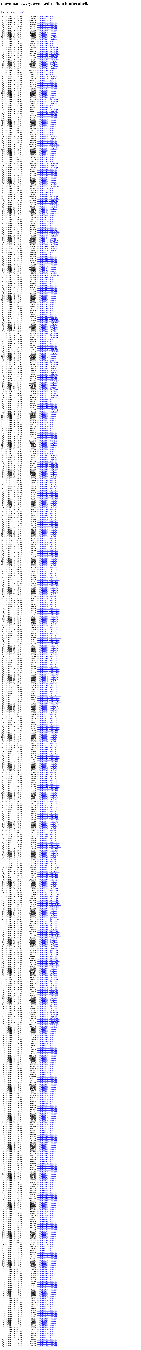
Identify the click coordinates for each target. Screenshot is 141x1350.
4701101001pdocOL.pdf (48, 932)
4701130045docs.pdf (47, 1114)
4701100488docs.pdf (47, 283)
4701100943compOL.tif (48, 669)
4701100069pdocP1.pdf (48, 52)
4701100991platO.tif (47, 884)
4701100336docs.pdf (47, 143)
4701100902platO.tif (47, 484)
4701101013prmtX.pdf (47, 1010)
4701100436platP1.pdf (48, 234)
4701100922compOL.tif (48, 567)
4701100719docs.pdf (47, 414)
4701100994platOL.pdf (48, 898)
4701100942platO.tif (47, 667)
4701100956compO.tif (47, 731)
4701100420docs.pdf (47, 215)
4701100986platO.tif (47, 863)
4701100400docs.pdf (47, 192)
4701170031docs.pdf (47, 1323)
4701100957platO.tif (47, 737)
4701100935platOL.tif (48, 629)
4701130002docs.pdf (47, 1031)
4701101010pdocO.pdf (47, 988)
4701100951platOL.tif (48, 712)
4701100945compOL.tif (48, 677)
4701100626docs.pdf (47, 341)
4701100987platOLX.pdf (49, 867)
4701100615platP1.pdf (48, 337)
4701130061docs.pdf (47, 1147)
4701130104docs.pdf (47, 1232)
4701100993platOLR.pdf (49, 894)
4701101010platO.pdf (47, 990)
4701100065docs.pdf (47, 45)
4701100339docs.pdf (47, 151)
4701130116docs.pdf (47, 1257)
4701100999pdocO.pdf (47, 921)
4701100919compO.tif (47, 555)
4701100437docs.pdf (47, 238)
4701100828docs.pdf (47, 422)
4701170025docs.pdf (47, 1313)
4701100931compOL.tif (48, 609)
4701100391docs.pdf (47, 178)
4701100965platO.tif (47, 768)
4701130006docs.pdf (47, 1037)
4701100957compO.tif (47, 735)
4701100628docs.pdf (47, 344)
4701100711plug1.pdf (47, 412)
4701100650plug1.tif (47, 372)
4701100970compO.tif (47, 789)
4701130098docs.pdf (47, 1219)
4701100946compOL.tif (48, 683)
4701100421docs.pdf (47, 217)
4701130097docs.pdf (47, 1217)
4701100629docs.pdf (47, 346)
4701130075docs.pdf (47, 1172)
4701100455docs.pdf (47, 252)
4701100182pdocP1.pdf (48, 64)
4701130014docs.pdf (47, 1052)
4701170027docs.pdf (47, 1317)
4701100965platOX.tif (48, 770)
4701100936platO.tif (47, 635)
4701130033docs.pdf (47, 1089)
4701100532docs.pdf (47, 294)
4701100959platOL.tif (48, 745)
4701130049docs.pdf (47, 1122)
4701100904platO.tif (47, 495)
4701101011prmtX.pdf (47, 998)
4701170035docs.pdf (47, 1331)
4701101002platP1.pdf (48, 946)
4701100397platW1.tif (48, 184)
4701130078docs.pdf (47, 1178)
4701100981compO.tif (47, 838)
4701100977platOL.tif (48, 822)
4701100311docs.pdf (47, 116)
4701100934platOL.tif (48, 623)
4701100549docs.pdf (47, 312)
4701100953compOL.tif (48, 718)
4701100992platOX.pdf (48, 888)
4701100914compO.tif (47, 534)
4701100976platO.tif (47, 818)
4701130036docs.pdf (47, 1095)
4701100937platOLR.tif (49, 646)
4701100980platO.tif (47, 836)
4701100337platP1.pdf (48, 147)
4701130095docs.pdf (47, 1213)
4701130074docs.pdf (47, 1170)
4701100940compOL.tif (48, 656)
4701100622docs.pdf (47, 339)
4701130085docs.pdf (47, 1193)
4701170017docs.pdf (47, 1298)
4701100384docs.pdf (47, 174)
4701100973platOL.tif (48, 803)
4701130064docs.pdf (47, 1153)
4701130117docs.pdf (47, 1259)
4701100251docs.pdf (47, 89)
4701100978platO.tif (47, 828)
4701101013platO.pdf (47, 1008)
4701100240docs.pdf (47, 87)
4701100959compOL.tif (48, 743)
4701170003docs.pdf (47, 1271)
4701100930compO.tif (47, 604)
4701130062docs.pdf (47, 1149)
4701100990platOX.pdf (48, 880)
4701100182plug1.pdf (47, 68)
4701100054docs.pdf (47, 35)
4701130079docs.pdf (47, 1180)
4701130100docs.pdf (47, 1224)
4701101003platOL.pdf (48, 954)
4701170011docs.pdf (47, 1286)
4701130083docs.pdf (47, 1188)
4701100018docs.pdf (47, 23)
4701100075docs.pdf (47, 58)
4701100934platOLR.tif (49, 625)
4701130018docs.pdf (47, 1060)
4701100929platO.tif (47, 602)
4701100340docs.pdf (47, 153)
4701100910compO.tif (47, 517)
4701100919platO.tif (47, 557)
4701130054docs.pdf (47, 1132)
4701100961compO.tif (47, 751)
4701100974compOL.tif (48, 807)
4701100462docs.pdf (47, 254)
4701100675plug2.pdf (47, 397)
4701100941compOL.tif (48, 660)
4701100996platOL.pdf (48, 903)
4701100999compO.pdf (47, 917)
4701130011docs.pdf (47, 1045)
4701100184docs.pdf (47, 70)
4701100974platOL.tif (48, 809)
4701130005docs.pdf (47, 1035)
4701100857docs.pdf (47, 451)
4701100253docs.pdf (47, 91)
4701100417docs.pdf (47, 211)
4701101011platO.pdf (47, 996)
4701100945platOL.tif (48, 679)
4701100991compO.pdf (47, 882)
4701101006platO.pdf (47, 973)
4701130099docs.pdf (47, 1222)
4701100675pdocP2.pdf (48, 389)
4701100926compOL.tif (48, 586)
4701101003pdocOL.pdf (48, 952)
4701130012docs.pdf (47, 1048)
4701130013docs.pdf (47, 1050)
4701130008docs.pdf (47, 1041)
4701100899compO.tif (47, 478)
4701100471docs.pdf (47, 265)
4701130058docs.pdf (47, 1141)
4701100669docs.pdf (47, 387)
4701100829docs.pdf (47, 424)
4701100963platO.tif (47, 762)
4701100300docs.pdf (47, 107)
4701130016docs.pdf (47, 1056)
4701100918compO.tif (47, 551)
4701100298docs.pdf (47, 105)
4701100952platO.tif (47, 716)
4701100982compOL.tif (48, 843)
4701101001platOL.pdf (48, 934)
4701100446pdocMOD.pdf (49, 240)
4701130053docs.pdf (47, 1130)
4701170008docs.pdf (47, 1282)
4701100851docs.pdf (47, 437)
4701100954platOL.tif (48, 725)
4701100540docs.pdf (47, 302)
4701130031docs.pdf (47, 1085)
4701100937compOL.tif (48, 642)
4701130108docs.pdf (47, 1240)
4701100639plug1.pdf (47, 350)
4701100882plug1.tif (47, 457)
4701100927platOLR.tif (49, 594)
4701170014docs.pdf (47, 1292)
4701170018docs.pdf (47, 1300)
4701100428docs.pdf (47, 221)
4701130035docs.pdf (47, 1093)
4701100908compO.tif (47, 509)
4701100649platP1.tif (48, 366)
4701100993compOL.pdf (48, 890)
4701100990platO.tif (47, 878)
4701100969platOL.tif (48, 787)
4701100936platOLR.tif (49, 638)
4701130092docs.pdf (47, 1207)
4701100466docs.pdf (47, 259)
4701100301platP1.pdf (48, 110)
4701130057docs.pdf (47, 1139)
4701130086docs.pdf (47, 1195)
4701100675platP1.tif (48, 391)
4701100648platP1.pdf (48, 364)
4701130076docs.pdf (47, 1174)
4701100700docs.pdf (47, 406)
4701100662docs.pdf (47, 377)
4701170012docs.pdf (47, 1288)
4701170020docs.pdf (47, 1304)
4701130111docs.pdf (47, 1246)
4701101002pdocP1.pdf (48, 942)
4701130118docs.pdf (47, 1261)
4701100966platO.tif (47, 774)
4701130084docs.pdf (47, 1190)
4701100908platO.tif (47, 511)
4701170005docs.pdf (47, 1275)
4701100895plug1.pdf (47, 474)
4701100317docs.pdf (47, 124)
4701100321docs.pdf (47, 128)
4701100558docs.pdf (47, 315)
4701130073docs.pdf (47, 1168)
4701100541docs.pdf (47, 304)
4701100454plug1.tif (47, 250)
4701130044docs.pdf (47, 1112)
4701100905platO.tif (47, 499)
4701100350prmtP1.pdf (48, 167)
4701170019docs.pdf (47, 1302)
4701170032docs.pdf (47, 1325)
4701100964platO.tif (47, 766)
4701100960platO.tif (47, 749)
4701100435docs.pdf (47, 228)
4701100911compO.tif (47, 522)
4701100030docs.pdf (47, 29)
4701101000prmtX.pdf (47, 930)
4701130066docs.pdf (47, 1157)
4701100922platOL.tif (48, 569)
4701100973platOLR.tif (49, 805)
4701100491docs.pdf (47, 286)
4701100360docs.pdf (47, 170)
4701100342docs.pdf (47, 157)
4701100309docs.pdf (47, 114)
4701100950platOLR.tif (49, 708)
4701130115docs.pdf (47, 1255)
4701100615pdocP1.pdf (48, 335)
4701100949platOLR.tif (49, 702)
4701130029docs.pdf (47, 1081)
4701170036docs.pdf (47, 1333)
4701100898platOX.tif (48, 476)
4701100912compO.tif (47, 526)
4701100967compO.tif (47, 776)
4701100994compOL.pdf (48, 896)
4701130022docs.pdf (47, 1068)
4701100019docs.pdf (47, 25)
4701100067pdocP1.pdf (48, 47)
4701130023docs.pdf (47, 1070)
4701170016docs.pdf (47, 1296)
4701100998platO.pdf (47, 915)
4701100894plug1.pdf (47, 472)
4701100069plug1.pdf (47, 56)
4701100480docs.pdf (47, 277)
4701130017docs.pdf (47, 1058)
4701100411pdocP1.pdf (48, 205)
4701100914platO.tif (47, 536)
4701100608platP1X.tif (49, 331)
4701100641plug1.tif (47, 354)
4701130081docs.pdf (47, 1184)
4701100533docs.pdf (47, 296)
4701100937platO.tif (47, 644)
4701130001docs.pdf (47, 1029)
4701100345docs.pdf (47, 161)
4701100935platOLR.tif (49, 631)
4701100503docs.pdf (47, 290)
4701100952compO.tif (47, 714)
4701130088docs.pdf (47, 1199)
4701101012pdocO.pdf (47, 1000)
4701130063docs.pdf (47, 1151)
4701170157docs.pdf (47, 1344)
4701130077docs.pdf (47, 1176)
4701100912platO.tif (47, 528)
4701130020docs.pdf (47, 1064)
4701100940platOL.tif (48, 658)
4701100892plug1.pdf (47, 470)
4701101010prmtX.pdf (47, 992)
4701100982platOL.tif (48, 845)
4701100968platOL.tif (48, 783)
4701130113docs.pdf (47, 1250)
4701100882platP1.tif (48, 455)
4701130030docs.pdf (47, 1083)
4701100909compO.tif (47, 513)
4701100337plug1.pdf (47, 149)
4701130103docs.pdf (47, 1230)
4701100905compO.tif (47, 497)
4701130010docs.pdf (47, 1043)
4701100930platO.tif (47, 606)
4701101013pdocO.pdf (47, 1006)
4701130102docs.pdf (47, 1228)
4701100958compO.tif (47, 739)
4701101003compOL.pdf (48, 950)
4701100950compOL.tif (48, 704)
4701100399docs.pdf (47, 190)
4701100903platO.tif (47, 491)
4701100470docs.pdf (47, 263)
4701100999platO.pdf (47, 923)
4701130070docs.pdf (47, 1164)
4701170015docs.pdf (47, 1294)
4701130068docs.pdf (47, 1161)
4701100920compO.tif (47, 559)
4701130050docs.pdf (47, 1124)
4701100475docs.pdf (47, 271)
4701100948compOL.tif (48, 691)
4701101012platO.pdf (47, 1002)
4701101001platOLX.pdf (49, 936)
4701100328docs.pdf (47, 134)
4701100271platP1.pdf (48, 101)
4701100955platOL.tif (48, 729)
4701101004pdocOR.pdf (48, 961)
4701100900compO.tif (47, 480)
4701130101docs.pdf (47, 1226)
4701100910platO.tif (47, 520)
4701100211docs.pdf (47, 81)
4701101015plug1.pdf (47, 1023)
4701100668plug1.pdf (47, 385)
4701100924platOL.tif (48, 580)
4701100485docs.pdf (47, 281)
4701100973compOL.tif (48, 801)
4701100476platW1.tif (48, 273)
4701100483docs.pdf (47, 279)
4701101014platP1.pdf (48, 1014)
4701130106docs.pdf (47, 1236)
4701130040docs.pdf (47, 1103)
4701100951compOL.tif (48, 710)
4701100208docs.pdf (47, 74)
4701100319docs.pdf (47, 126)
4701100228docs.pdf (47, 85)
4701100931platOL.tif (48, 611)
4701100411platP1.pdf (48, 207)
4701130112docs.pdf (47, 1248)
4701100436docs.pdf (47, 230)
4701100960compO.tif (47, 747)
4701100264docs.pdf (47, 97)
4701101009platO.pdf (47, 983)
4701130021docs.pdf (47, 1066)
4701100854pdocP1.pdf (48, 441)
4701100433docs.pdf (47, 223)
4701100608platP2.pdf (48, 333)
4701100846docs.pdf (47, 433)
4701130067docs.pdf (47, 1159)
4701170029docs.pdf (47, 1321)
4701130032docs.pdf (47, 1087)
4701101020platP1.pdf (48, 1027)
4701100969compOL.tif (48, 785)
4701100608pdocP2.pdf (48, 327)
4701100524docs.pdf (47, 292)
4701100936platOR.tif (48, 640)
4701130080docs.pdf (47, 1182)
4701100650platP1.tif (48, 370)
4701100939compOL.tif (48, 652)
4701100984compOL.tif (48, 853)
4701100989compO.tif (47, 874)
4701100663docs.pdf (47, 379)
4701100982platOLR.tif (49, 847)
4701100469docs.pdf (47, 261)
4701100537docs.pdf (47, 300)
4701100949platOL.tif (48, 700)
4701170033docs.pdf (47, 1327)
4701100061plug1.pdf (47, 39)
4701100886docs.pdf (47, 462)
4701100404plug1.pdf (47, 201)
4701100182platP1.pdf (48, 66)
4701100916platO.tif (47, 544)
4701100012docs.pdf (47, 18)
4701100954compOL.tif (48, 722)
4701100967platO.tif (47, 778)
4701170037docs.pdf (47, 1335)
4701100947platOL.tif (48, 689)
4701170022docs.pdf (47, 1308)
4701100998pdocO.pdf (47, 913)
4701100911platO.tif (47, 524)
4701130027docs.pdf (47, 1077)
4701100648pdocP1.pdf (48, 362)
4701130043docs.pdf (47, 1110)
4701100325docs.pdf (47, 132)
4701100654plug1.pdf (47, 375)
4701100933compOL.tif (48, 617)
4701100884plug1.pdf (47, 459)
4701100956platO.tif (47, 733)
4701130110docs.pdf (47, 1244)
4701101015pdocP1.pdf (48, 1019)
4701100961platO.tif (47, 754)
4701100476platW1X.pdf (49, 275)
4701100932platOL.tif (48, 615)
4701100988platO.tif (47, 869)
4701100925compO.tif (47, 582)
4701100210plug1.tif (47, 78)
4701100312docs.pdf (47, 118)
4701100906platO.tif (47, 503)
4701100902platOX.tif (48, 486)
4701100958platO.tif (47, 741)
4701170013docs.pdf (47, 1290)
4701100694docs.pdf (47, 401)
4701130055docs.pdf (47, 1135)
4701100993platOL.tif (48, 892)
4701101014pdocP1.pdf (48, 1012)
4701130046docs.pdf (47, 1116)
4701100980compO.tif (47, 834)
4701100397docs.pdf (47, 182)
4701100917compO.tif (47, 546)
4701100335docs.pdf (47, 141)
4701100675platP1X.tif (49, 393)
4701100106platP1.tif (48, 60)
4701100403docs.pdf (47, 194)
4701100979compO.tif (47, 830)
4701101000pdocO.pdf (47, 925)
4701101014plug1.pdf (47, 1017)
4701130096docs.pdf (47, 1215)
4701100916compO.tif (47, 542)
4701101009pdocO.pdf (47, 981)
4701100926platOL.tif (48, 588)
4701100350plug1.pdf (47, 165)
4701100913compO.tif (47, 530)
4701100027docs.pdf (47, 27)
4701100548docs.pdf (47, 310)
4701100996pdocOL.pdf (48, 901)
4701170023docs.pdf (47, 1311)
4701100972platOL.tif (48, 799)
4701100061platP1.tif (48, 37)
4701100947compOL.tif (48, 687)
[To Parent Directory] (12, 12)
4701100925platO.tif (47, 584)
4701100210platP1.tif (48, 76)
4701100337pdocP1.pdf (48, 145)
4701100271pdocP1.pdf (48, 99)
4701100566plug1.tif (47, 319)
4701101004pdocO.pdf (47, 959)
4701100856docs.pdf (47, 449)
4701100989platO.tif (47, 876)
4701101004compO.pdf (47, 956)
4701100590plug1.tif (47, 323)
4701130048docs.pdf (47, 1120)
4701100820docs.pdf (47, 418)
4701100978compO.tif (47, 826)
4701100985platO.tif (47, 859)
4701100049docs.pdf (47, 33)
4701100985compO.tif (47, 857)
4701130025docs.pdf (47, 1074)
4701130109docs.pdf (47, 1242)
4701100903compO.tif (47, 488)
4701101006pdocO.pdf (47, 971)
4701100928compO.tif (47, 596)
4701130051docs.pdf (47, 1126)
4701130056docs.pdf (47, 1137)
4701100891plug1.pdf (47, 468)
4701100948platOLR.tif (49, 696)
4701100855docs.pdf (47, 447)
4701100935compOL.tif (48, 627)
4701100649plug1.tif (47, 368)
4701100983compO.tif (47, 849)
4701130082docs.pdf (47, 1186)
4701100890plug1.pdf (47, 466)
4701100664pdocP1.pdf (48, 381)
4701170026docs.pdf (47, 1315)
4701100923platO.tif (47, 575)
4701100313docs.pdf (47, 120)
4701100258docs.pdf (47, 95)
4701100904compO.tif (47, 493)
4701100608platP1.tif (48, 329)
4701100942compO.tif (47, 664)
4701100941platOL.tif (48, 662)
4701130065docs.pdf (47, 1155)
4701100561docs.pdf (47, 317)
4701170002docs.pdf (47, 1269)
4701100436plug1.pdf (47, 236)
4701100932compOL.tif (48, 613)
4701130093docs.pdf (47, 1209)
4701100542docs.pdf (47, 306)
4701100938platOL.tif (48, 650)
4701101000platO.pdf (47, 927)
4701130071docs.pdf (47, 1166)
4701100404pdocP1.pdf (48, 196)
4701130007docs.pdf (47, 1039)
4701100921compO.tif (47, 563)
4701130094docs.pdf (47, 1211)
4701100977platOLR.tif (49, 824)
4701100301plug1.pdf (47, 112)
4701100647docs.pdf (47, 358)
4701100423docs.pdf (47, 219)
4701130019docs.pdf (47, 1062)
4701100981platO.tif (47, 840)
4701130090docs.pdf (47, 1203)
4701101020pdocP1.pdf (48, 1025)
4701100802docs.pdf (47, 416)
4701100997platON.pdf (48, 909)
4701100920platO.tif (47, 561)
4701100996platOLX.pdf (49, 905)
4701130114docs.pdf (47, 1253)
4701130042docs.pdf (47, 1108)
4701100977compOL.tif (48, 820)
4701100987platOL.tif (48, 865)
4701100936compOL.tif (48, 633)
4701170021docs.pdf (47, 1306)
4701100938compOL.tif (48, 648)
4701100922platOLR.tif (49, 571)
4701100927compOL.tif (48, 590)
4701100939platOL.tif (48, 654)
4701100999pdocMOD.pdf (49, 919)
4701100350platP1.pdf (48, 163)
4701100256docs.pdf (47, 93)
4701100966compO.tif (47, 772)
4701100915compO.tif (47, 538)
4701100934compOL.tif (48, 621)
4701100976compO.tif (47, 816)
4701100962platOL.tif (48, 758)
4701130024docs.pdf (47, 1072)
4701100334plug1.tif (47, 138)
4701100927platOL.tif (48, 592)
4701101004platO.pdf (47, 963)
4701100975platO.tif (47, 814)
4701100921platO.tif (47, 565)
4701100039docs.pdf (47, 31)
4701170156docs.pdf (47, 1342)
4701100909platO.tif (47, 515)
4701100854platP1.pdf (48, 443)
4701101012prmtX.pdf (47, 1004)
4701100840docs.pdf (47, 430)
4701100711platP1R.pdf (49, 410)
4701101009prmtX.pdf (47, 985)
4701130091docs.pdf (47, 1205)
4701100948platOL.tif (48, 693)
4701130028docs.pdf (47, 1079)
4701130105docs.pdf (47, 1234)
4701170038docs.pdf (47, 1337)
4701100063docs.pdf (47, 41)
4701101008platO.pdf (47, 977)
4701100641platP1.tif (48, 352)
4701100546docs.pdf (47, 308)
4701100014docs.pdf (47, 20)
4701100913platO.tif (47, 532)
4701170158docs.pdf (47, 1346)
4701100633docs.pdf (47, 348)
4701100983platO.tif (47, 851)
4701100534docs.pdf (47, 298)
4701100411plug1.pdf (47, 209)
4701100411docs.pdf (47, 203)
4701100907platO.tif (47, 505)
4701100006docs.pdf (47, 16)
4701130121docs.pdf (47, 1265)
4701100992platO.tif (47, 886)
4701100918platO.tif (47, 553)
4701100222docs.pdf (47, 83)
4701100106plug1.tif (47, 62)
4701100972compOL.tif (48, 797)
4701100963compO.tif (47, 760)
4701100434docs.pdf (47, 225)
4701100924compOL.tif (48, 578)
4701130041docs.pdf (47, 1106)
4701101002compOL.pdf (48, 938)
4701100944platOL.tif (48, 675)
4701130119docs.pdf (47, 1263)
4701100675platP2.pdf (48, 395)
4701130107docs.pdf (47, 1238)
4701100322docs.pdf (47, 130)
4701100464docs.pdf (47, 257)
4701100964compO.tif (47, 764)
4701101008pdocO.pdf (47, 975)
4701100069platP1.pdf (48, 54)
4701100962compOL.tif (48, 756)
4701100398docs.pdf (47, 188)
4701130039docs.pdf (47, 1101)
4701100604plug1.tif (47, 325)
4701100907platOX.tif (48, 507)
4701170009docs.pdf (47, 1284)
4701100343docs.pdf (47, 159)
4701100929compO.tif (47, 600)
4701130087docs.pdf (47, 1197)
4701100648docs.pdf (47, 360)
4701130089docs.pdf (47, 1201)
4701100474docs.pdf (47, 269)
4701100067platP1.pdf (48, 49)
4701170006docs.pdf (47, 1277)
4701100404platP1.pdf (48, 199)
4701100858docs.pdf (47, 453)
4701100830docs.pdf (47, 426)
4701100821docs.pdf (47, 420)
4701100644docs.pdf (47, 356)
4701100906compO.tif (47, 501)
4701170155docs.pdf (47, 1340)
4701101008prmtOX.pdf (48, 979)
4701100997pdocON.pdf (48, 907)
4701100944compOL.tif (48, 673)
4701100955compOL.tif (48, 727)
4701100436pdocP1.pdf (48, 232)
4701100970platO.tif (47, 791)
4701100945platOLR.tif (49, 681)
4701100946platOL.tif (48, 685)
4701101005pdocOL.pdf (48, 965)
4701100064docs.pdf (47, 43)
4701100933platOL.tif (48, 619)
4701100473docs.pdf (47, 267)
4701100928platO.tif (47, 598)
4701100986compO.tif (47, 861)
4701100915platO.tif (47, 540)
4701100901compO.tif (47, 482)
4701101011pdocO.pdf (47, 994)
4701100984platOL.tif (48, 855)
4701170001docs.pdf (47, 1267)
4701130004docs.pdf (47, 1033)
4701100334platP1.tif (48, 136)
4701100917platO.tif (47, 549)
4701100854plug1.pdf (47, 445)
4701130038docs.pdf (47, 1099)
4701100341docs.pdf (47, 155)
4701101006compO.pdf (47, 969)
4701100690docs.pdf (47, 399)
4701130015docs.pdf (47, 1054)
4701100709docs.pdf (47, 408)
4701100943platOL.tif (48, 671)
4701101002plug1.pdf (47, 948)
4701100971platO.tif (47, 795)
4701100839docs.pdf (47, 428)
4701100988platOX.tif (48, 872)
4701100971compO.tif (47, 793)
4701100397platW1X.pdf (49, 186)
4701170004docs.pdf (47, 1273)
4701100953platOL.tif (48, 720)
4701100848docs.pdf (47, 435)
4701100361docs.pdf (47, 172)
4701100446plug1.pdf (47, 246)
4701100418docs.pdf (47, 213)
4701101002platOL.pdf (48, 944)
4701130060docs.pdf (47, 1145)
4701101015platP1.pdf (48, 1021)
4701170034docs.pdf (47, 1329)
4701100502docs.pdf (47, 288)
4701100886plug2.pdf (47, 464)
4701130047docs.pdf (47, 1118)
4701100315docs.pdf (47, 122)
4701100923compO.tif (47, 573)
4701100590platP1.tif (48, 321)
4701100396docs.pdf (47, 180)
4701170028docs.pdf (47, 1319)
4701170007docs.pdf (47, 1279)
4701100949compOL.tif (48, 698)
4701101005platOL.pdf (48, 967)
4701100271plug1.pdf (47, 103)
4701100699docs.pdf (47, 404)
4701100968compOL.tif (48, 780)
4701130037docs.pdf (47, 1097)
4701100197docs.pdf (47, 72)
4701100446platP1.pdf (48, 244)
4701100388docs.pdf (47, 176)
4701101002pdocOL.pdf (48, 940)
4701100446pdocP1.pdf (48, 242)
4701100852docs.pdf (47, 439)
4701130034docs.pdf (47, 1091)
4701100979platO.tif (47, 832)
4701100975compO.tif (47, 811)
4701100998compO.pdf (47, 911)
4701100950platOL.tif (48, 706)
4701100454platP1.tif (48, 248)
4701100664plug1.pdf (47, 383)
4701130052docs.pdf (47, 1128)
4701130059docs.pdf (47, 1143)
